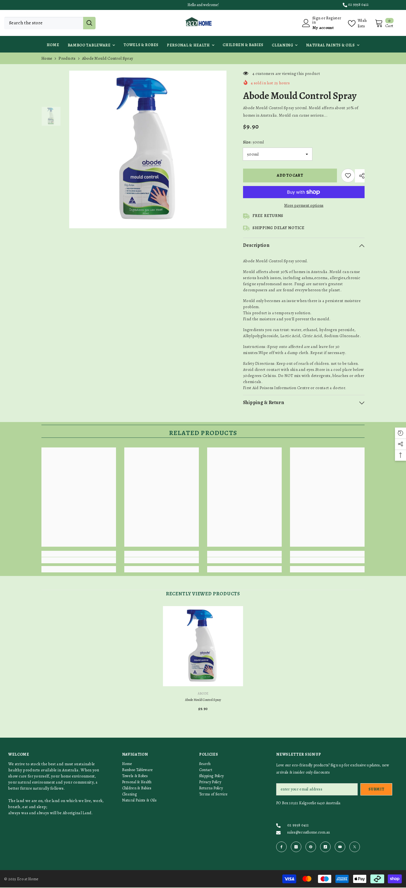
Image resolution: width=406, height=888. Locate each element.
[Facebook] (281, 847)
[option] (148, 149)
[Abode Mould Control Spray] (203, 646)
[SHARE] (360, 175)
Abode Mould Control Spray (203, 700)
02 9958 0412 (358, 4)
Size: (253, 142)
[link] (78, 560)
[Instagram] (296, 847)
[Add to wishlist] (348, 175)
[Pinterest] (310, 847)
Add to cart (291, 175)
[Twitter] (354, 847)
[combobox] (43, 23)
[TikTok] (325, 847)
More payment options (303, 205)
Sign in (316, 20)
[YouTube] (340, 847)
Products (67, 58)
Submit (376, 789)
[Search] (50, 23)
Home (46, 58)
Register (333, 18)
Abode (203, 693)
